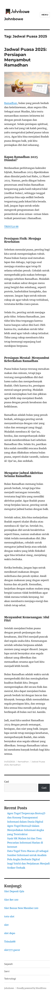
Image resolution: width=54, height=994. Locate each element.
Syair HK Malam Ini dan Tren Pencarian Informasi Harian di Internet (25, 842)
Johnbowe (13, 19)
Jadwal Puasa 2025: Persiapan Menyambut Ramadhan (25, 57)
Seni (6, 971)
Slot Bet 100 (11, 899)
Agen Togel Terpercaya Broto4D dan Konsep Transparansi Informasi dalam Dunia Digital (26, 817)
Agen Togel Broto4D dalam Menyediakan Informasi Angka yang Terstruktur (25, 830)
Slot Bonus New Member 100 (21, 908)
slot (6, 924)
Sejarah (8, 964)
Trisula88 (9, 941)
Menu (45, 14)
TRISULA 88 (11, 226)
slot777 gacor (12, 949)
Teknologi (10, 978)
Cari (6, 781)
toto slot (9, 916)
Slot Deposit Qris (14, 891)
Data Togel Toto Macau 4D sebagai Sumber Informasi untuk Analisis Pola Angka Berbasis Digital (27, 855)
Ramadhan (10, 103)
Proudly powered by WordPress (31, 988)
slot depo (9, 933)
